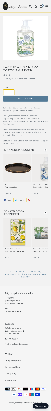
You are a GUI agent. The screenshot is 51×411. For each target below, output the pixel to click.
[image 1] (17, 168)
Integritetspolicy (13, 360)
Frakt (16, 79)
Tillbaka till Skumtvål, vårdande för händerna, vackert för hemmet (25, 274)
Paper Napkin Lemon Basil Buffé (15, 252)
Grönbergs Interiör (22, 403)
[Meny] (46, 6)
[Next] (45, 150)
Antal (5, 87)
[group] (17, 175)
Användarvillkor (12, 367)
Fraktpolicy (10, 380)
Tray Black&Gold (11, 187)
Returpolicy (10, 374)
